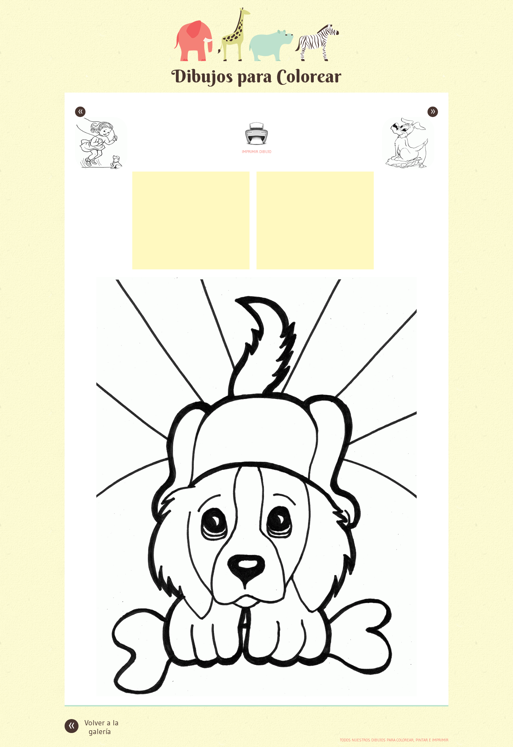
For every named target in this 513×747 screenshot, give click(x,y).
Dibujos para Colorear (256, 76)
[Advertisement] (191, 220)
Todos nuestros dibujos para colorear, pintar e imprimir (394, 740)
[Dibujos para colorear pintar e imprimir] (256, 34)
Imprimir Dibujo (256, 151)
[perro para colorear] (256, 694)
